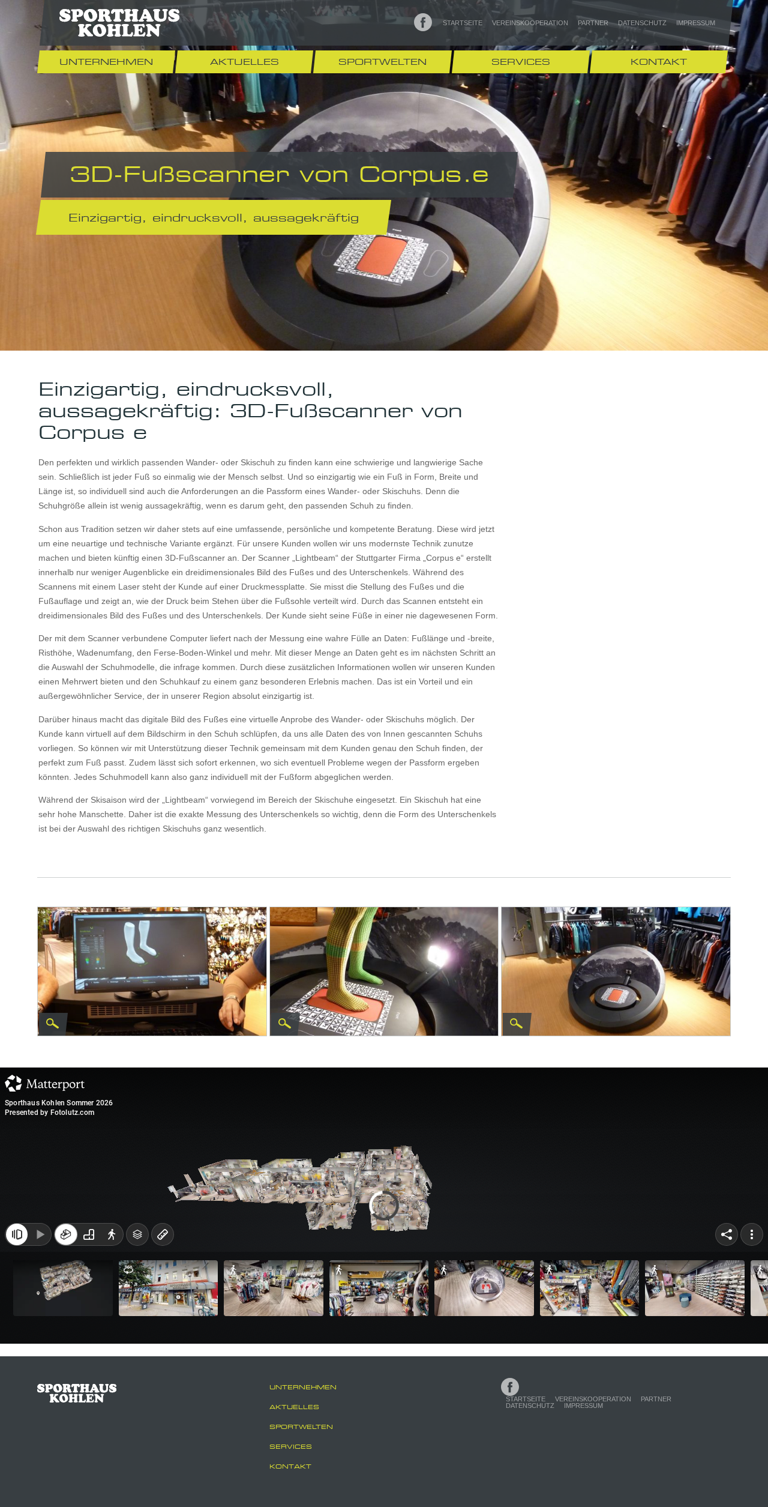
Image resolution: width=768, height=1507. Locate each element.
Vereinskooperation (530, 22)
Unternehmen (106, 61)
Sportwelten (382, 61)
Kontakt (659, 61)
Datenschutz (642, 22)
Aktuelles (244, 61)
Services (520, 61)
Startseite (462, 22)
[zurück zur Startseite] (119, 22)
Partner (593, 22)
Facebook (423, 22)
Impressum (695, 22)
